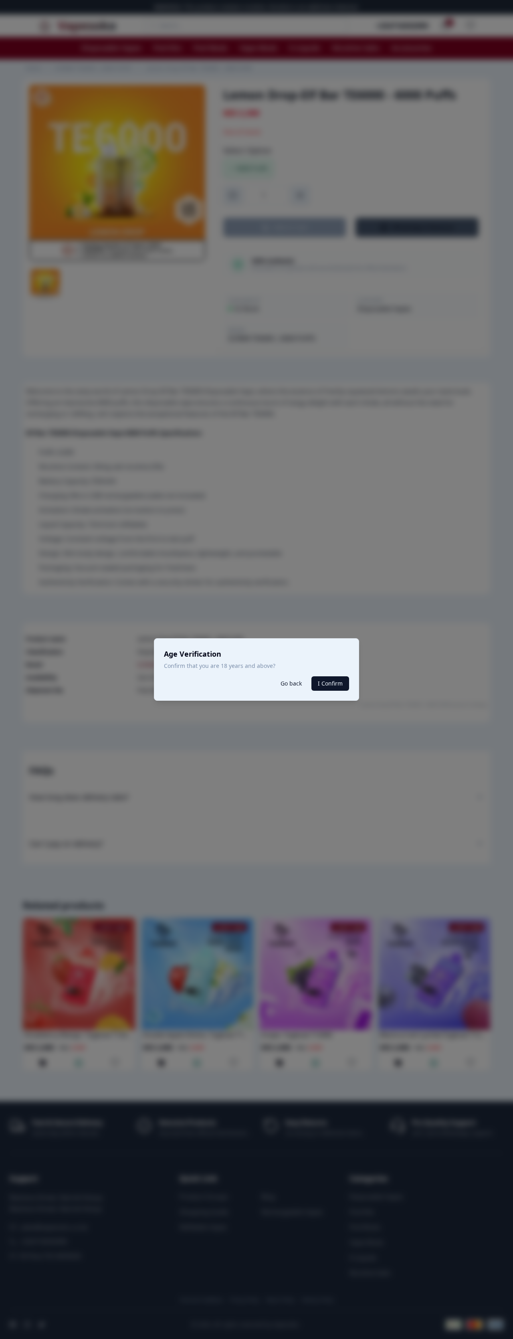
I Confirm (330, 683)
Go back (291, 683)
